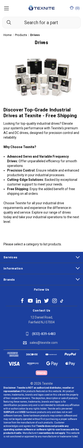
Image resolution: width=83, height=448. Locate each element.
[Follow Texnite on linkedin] (38, 300)
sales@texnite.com (44, 342)
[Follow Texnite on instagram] (54, 300)
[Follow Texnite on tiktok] (61, 300)
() (77, 8)
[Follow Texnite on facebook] (22, 300)
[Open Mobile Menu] (6, 8)
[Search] (6, 22)
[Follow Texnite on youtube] (30, 300)
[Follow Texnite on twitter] (46, 300)
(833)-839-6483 (44, 334)
